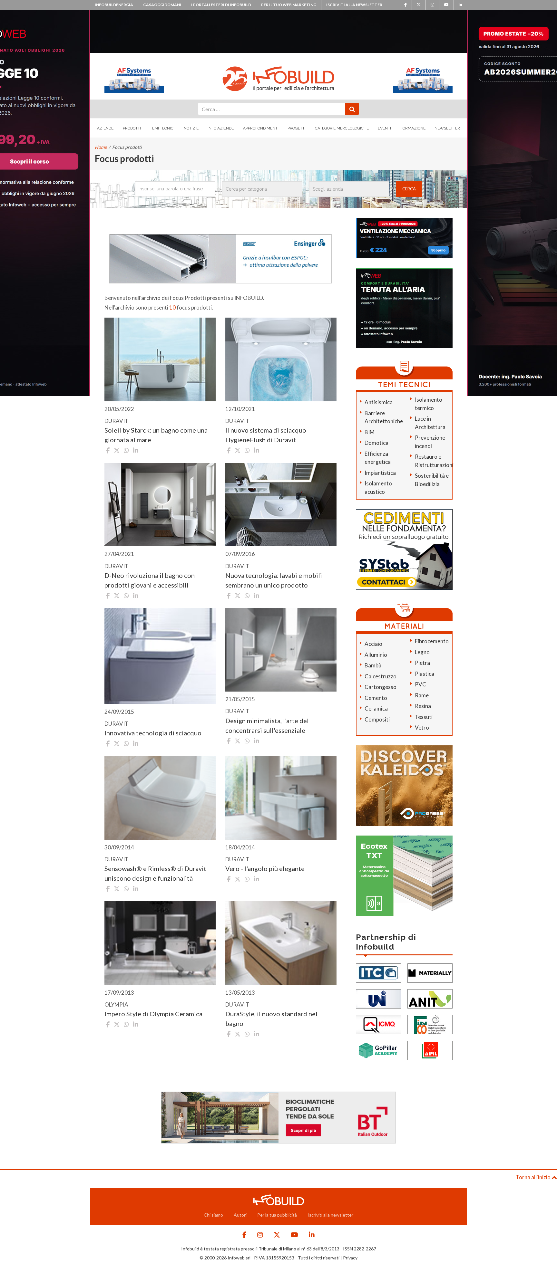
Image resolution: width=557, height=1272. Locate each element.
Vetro (422, 727)
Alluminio (376, 654)
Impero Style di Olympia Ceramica (153, 1014)
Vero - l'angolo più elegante (265, 868)
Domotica (376, 442)
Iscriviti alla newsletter (354, 4)
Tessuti (424, 716)
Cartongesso (380, 687)
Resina (423, 706)
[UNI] (378, 998)
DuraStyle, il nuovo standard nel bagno (271, 1018)
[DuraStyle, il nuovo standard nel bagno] (281, 943)
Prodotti (132, 128)
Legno (422, 652)
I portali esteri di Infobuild (221, 4)
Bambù (373, 665)
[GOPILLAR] (378, 1049)
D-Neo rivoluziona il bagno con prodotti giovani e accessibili (149, 580)
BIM (370, 432)
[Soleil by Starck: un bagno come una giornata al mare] (160, 359)
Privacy (350, 1257)
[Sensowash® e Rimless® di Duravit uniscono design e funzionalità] (160, 797)
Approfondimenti (260, 128)
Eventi (384, 128)
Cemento (376, 697)
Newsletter (447, 128)
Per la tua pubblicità (277, 1215)
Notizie (191, 128)
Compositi (377, 719)
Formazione (412, 128)
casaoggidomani (162, 4)
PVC (420, 684)
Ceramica (376, 708)
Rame (422, 695)
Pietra (422, 662)
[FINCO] (430, 1023)
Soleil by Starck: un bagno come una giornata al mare (156, 435)
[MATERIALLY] (430, 972)
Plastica (424, 673)
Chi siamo (213, 1215)
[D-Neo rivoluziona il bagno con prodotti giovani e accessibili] (160, 505)
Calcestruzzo (380, 676)
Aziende (105, 128)
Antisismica (379, 402)
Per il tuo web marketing (288, 4)
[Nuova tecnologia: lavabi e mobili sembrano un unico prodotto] (281, 505)
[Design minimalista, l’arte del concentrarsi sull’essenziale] (281, 650)
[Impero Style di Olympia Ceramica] (160, 943)
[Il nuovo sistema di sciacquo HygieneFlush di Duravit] (281, 359)
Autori (240, 1215)
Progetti (297, 128)
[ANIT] (430, 998)
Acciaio (373, 643)
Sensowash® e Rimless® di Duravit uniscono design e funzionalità (155, 873)
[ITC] (378, 972)
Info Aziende (221, 128)
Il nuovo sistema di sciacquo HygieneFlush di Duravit (265, 435)
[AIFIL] (430, 1049)
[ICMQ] (378, 1023)
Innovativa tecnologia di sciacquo (152, 733)
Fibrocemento (432, 641)
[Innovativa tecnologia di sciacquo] (160, 656)
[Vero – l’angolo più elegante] (281, 797)
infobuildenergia (114, 4)
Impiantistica (380, 472)
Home (101, 147)
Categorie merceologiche (342, 128)
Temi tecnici (162, 128)
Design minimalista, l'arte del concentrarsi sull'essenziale (267, 725)
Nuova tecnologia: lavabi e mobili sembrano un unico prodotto (273, 580)
